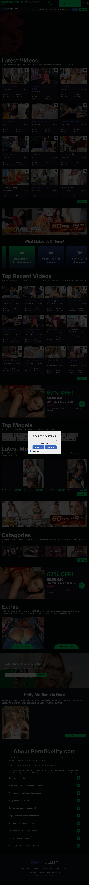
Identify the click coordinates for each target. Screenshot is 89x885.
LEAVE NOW (50, 447)
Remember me (36, 451)
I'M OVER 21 (38, 447)
